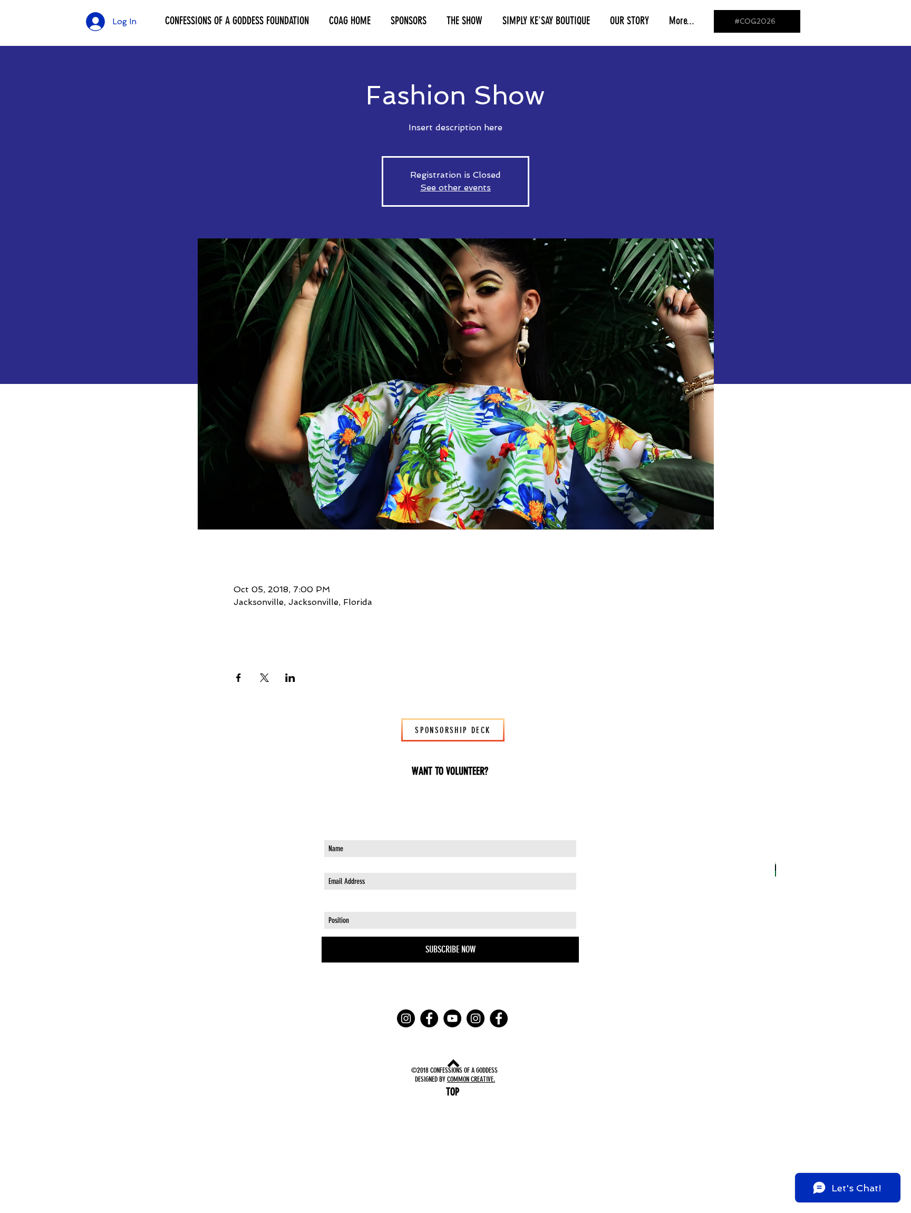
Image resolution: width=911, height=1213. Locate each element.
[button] (237, 21)
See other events (455, 187)
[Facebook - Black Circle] (429, 1018)
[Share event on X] (264, 677)
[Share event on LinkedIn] (290, 677)
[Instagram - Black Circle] (406, 1018)
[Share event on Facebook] (239, 677)
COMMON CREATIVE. (471, 1079)
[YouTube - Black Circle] (452, 1018)
